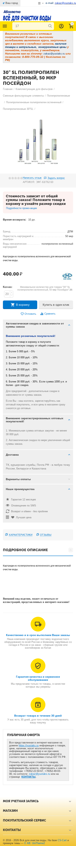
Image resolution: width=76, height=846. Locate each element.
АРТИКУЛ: (29, 182)
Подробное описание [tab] (25, 550)
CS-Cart (62, 840)
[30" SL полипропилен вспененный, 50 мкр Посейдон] (38, 143)
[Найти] (50, 26)
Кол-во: (7, 287)
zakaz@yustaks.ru (39, 773)
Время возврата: (14, 219)
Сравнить (50, 313)
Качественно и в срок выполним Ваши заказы (38, 635)
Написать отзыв (32, 178)
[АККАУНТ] (61, 26)
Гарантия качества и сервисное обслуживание (38, 678)
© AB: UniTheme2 (34, 843)
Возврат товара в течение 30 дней (38, 715)
